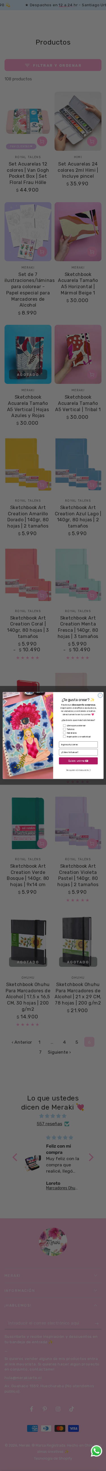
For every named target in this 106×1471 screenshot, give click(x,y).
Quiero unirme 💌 (78, 760)
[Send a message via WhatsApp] (96, 1451)
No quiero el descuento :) (78, 770)
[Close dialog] (100, 695)
